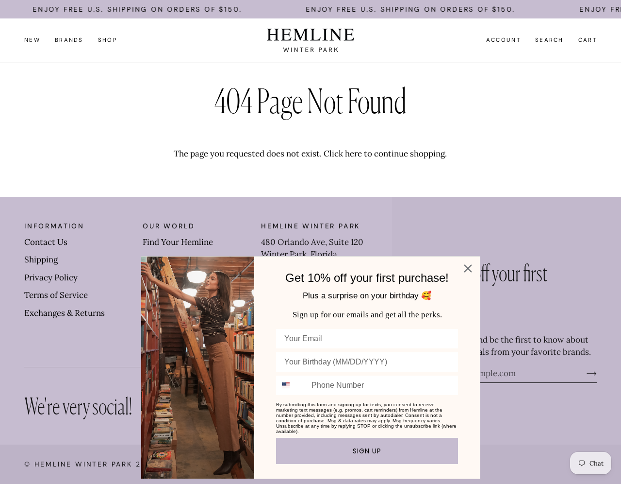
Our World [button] (169, 226)
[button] (69, 40)
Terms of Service (56, 295)
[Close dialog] (467, 268)
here (353, 153)
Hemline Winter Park (85, 464)
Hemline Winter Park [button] (310, 226)
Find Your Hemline (178, 242)
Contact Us (45, 242)
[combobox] (292, 385)
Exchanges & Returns (64, 313)
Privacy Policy (51, 277)
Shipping (41, 259)
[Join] (584, 373)
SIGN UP (367, 451)
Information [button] (54, 226)
